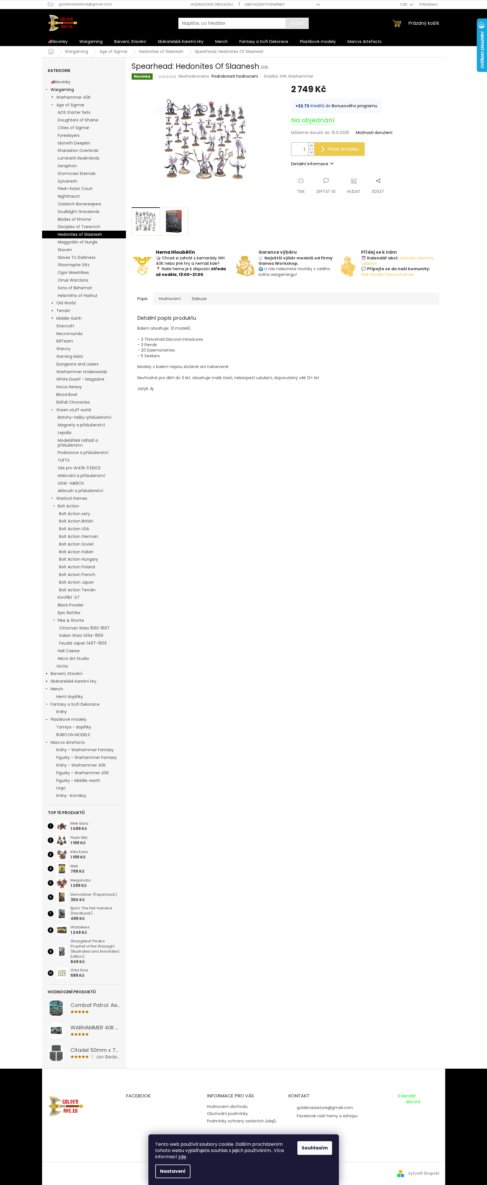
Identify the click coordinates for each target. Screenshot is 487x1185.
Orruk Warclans (73, 280)
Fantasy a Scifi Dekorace (75, 704)
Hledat (297, 23)
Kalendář (407, 1096)
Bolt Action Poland (77, 567)
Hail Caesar (69, 651)
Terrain (63, 310)
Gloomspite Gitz (74, 265)
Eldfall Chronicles (73, 402)
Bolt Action (68, 506)
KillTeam (64, 341)
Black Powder (71, 605)
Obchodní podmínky (264, 4)
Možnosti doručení (374, 132)
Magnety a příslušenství (81, 425)
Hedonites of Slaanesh (80, 234)
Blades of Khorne (74, 219)
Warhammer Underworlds (81, 372)
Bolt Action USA (74, 529)
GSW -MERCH (71, 483)
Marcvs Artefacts (68, 742)
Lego (61, 788)
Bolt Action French (77, 574)
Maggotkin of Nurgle (78, 242)
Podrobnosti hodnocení (235, 76)
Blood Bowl (66, 394)
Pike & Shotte (71, 620)
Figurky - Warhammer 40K (82, 773)
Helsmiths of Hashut (78, 295)
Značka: (289, 76)
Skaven (65, 250)
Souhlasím (315, 1148)
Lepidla (64, 432)
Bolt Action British (76, 521)
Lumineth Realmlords (79, 158)
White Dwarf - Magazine (80, 379)
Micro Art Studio (73, 658)
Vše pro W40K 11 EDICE (79, 468)
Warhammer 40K (73, 97)
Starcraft (65, 326)
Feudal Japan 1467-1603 (83, 643)
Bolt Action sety (74, 514)
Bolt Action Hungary (78, 559)
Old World (66, 303)
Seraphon (67, 166)
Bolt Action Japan (76, 582)
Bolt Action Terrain (77, 590)
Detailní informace (309, 164)
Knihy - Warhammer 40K (81, 765)
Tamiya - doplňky (73, 727)
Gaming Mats (69, 356)
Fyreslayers (69, 135)
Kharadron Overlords (78, 150)
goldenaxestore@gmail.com (325, 1107)
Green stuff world (73, 410)
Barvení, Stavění (66, 673)
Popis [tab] (142, 299)
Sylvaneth (67, 181)
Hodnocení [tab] (170, 299)
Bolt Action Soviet (76, 544)
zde (182, 1156)
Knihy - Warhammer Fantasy (85, 750)
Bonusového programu (354, 106)
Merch (57, 689)
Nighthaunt (69, 196)
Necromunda (69, 333)
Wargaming (62, 89)
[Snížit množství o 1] (311, 152)
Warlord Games (71, 498)
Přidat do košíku (343, 149)
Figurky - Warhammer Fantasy (86, 757)
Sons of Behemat (75, 288)
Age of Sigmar (70, 105)
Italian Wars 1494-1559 (81, 635)
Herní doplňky (69, 696)
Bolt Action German (78, 536)
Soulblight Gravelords (79, 211)
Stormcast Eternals (77, 173)
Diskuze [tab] (199, 299)
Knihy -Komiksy (71, 795)
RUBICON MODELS (73, 735)
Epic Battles (69, 613)
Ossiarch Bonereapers (79, 204)
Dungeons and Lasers (77, 364)
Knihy (61, 712)
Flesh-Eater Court (75, 188)
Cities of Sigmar (73, 128)
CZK (404, 4)
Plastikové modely (68, 719)
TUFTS (64, 460)
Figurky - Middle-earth (78, 780)
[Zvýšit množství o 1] (311, 146)
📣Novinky (61, 82)
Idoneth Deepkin (74, 143)
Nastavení (173, 1171)
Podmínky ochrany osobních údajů (241, 1121)
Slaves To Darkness (77, 257)
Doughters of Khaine (78, 120)
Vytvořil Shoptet (424, 1173)
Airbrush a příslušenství (80, 491)
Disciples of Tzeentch (79, 227)
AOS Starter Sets (74, 112)
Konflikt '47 (69, 597)
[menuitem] (57, 41)
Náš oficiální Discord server (387, 274)
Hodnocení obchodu (212, 4)
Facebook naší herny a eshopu (327, 1116)
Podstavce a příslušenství (83, 452)
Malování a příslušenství (81, 475)
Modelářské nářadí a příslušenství (78, 442)
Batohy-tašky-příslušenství (84, 417)
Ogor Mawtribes (73, 272)
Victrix (62, 666)
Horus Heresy (69, 387)
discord (413, 1102)
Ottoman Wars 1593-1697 (84, 628)
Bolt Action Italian (76, 552)
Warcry (63, 349)
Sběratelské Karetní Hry (73, 681)
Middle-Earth (69, 318)
